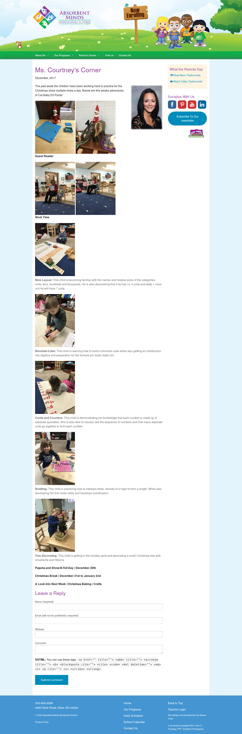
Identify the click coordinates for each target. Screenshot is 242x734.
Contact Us (125, 55)
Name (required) (44, 601)
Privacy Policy (42, 721)
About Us (40, 55)
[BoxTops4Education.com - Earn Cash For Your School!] (196, 133)
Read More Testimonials (187, 75)
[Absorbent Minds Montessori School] (61, 17)
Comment (40, 643)
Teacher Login (177, 709)
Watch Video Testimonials (187, 81)
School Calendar (134, 722)
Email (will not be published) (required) (56, 615)
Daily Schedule (133, 715)
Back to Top (175, 703)
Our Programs (62, 55)
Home (127, 703)
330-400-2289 (44, 703)
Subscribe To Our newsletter (187, 118)
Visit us (109, 55)
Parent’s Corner (87, 55)
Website (39, 629)
